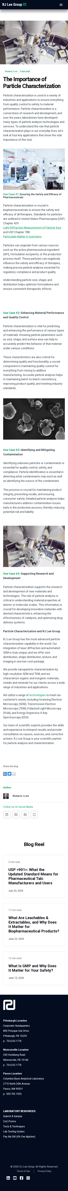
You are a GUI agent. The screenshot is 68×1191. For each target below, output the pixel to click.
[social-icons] (8, 1178)
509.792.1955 (14, 1093)
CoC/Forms (9, 1121)
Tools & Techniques (14, 1126)
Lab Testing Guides (14, 1131)
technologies (37, 695)
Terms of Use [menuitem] (23, 1171)
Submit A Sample (12, 1116)
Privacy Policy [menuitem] (44, 1171)
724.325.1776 (14, 1041)
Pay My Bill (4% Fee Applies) (19, 1136)
